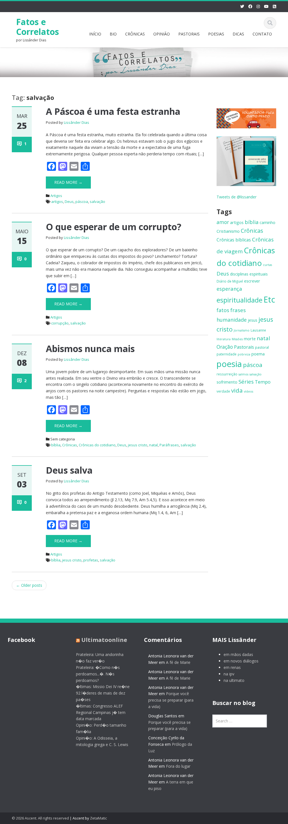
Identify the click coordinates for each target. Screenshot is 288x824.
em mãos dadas (238, 654)
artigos (57, 201)
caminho (267, 222)
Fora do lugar (178, 766)
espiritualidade (239, 299)
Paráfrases (169, 444)
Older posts (29, 585)
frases (238, 310)
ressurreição (227, 374)
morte (250, 338)
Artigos (56, 195)
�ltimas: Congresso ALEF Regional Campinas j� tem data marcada (100, 712)
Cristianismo (228, 231)
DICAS (238, 34)
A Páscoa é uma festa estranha (113, 111)
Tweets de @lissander (236, 197)
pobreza (244, 354)
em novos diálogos (241, 661)
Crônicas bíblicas (234, 240)
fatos (223, 310)
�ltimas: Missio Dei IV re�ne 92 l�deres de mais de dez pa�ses (103, 693)
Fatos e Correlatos (37, 26)
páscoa (81, 201)
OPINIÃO (161, 34)
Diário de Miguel (230, 281)
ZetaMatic (98, 818)
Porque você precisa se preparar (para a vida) (171, 700)
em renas (232, 667)
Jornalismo (241, 330)
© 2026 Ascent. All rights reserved (40, 818)
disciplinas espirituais (249, 274)
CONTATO (262, 34)
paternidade (227, 354)
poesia (229, 364)
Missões (237, 339)
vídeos (248, 391)
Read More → (68, 182)
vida (237, 390)
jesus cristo (137, 444)
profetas (90, 560)
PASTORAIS (189, 34)
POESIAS (216, 34)
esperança (229, 288)
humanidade (232, 319)
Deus (69, 201)
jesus (252, 320)
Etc (269, 299)
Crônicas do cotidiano (97, 444)
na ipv (229, 674)
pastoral (262, 347)
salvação (97, 201)
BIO (113, 34)
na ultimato (234, 680)
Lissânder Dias (76, 122)
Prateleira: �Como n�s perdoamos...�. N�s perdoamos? (98, 674)
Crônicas (69, 444)
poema (258, 354)
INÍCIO (95, 34)
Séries (246, 381)
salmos (243, 374)
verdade (223, 391)
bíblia (55, 444)
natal (153, 444)
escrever (252, 281)
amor (223, 222)
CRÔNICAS (135, 34)
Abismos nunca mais (90, 348)
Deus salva (69, 470)
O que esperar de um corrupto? (113, 227)
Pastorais (244, 347)
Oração (225, 346)
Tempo (263, 382)
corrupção (60, 323)
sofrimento (227, 382)
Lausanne (258, 330)
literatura (224, 339)
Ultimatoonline (104, 640)
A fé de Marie (178, 662)
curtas (267, 265)
